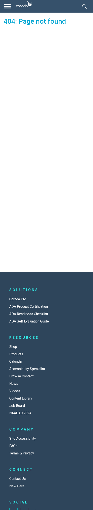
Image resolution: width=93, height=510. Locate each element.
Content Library (20, 398)
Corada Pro (17, 299)
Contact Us (17, 479)
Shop (13, 347)
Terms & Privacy (21, 453)
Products (16, 354)
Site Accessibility (22, 438)
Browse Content (21, 376)
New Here (16, 486)
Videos (14, 391)
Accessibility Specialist (27, 369)
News (13, 384)
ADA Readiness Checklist (28, 314)
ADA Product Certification (28, 306)
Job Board (17, 406)
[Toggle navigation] (7, 6)
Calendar (15, 361)
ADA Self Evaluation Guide (29, 321)
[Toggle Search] (85, 6)
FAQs (13, 446)
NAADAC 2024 (20, 413)
